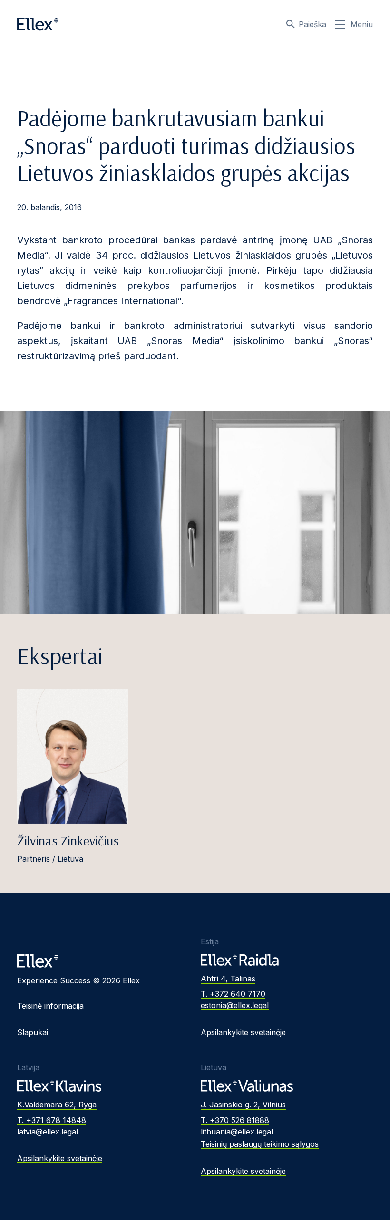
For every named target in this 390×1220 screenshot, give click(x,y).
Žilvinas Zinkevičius (68, 840)
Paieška (312, 24)
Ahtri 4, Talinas (228, 978)
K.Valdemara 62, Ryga (57, 1104)
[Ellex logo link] (37, 24)
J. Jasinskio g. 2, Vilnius (243, 1104)
